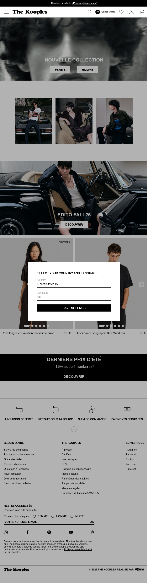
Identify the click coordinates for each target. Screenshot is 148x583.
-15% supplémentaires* (84, 3)
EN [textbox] (39, 296)
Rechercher (90, 12)
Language (42, 295)
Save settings (74, 308)
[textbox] (74, 284)
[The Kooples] (30, 12)
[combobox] (74, 284)
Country (48, 282)
